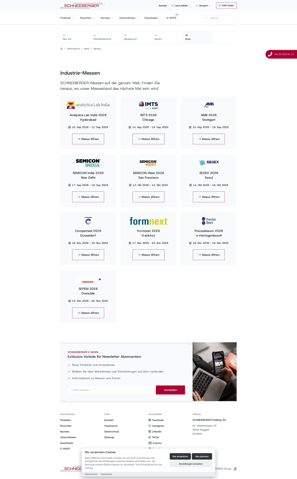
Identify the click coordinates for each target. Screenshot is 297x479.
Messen (97, 48)
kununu (157, 443)
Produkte (66, 18)
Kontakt (163, 5)
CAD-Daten (227, 5)
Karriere (106, 18)
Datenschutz (111, 431)
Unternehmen (127, 18)
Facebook (158, 420)
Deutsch (203, 5)
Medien (158, 37)
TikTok (155, 437)
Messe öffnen (90, 139)
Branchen (86, 18)
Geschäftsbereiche (102, 37)
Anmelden (170, 390)
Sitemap (109, 437)
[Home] (61, 49)
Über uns (67, 37)
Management (130, 37)
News (187, 37)
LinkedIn (156, 431)
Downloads (151, 18)
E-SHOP (171, 18)
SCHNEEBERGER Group (217, 468)
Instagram (158, 425)
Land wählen (181, 5)
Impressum (110, 425)
